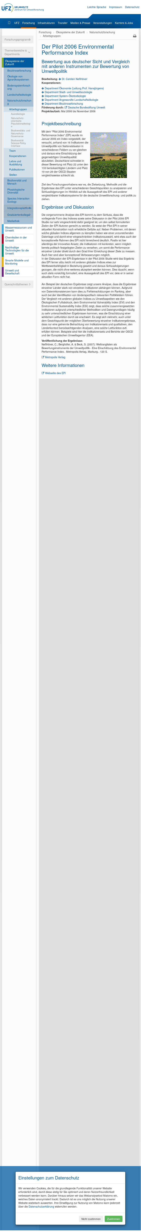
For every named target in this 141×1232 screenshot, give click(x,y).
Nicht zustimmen (91, 1219)
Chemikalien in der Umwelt (16, 238)
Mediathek (13, 221)
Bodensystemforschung (18, 87)
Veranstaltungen (102, 23)
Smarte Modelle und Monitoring (17, 261)
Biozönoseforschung (19, 70)
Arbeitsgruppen (18, 109)
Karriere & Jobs (124, 23)
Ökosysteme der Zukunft (14, 62)
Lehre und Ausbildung (15, 162)
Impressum (115, 7)
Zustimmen (113, 1219)
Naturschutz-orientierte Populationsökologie (20, 122)
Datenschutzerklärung (41, 1206)
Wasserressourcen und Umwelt (18, 229)
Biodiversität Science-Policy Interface (18, 143)
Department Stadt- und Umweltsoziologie (68, 92)
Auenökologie (18, 114)
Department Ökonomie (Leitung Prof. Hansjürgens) (74, 88)
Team (12, 150)
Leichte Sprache (96, 7)
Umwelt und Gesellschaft (12, 272)
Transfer (62, 23)
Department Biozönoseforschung (64, 103)
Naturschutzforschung (19, 102)
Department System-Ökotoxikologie (65, 96)
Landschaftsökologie (19, 94)
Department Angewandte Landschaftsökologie (71, 99)
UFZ (16, 23)
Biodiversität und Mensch (17, 182)
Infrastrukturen (46, 23)
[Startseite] (9, 22)
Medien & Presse (80, 23)
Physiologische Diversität (16, 191)
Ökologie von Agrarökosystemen (18, 77)
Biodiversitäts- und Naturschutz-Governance (20, 133)
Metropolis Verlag (55, 357)
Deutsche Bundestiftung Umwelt (86, 107)
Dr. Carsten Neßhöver (74, 79)
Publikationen (17, 169)
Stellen (13, 175)
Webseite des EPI (55, 373)
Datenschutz (132, 7)
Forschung (28, 23)
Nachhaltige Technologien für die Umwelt (17, 250)
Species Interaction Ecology (18, 200)
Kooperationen (17, 156)
